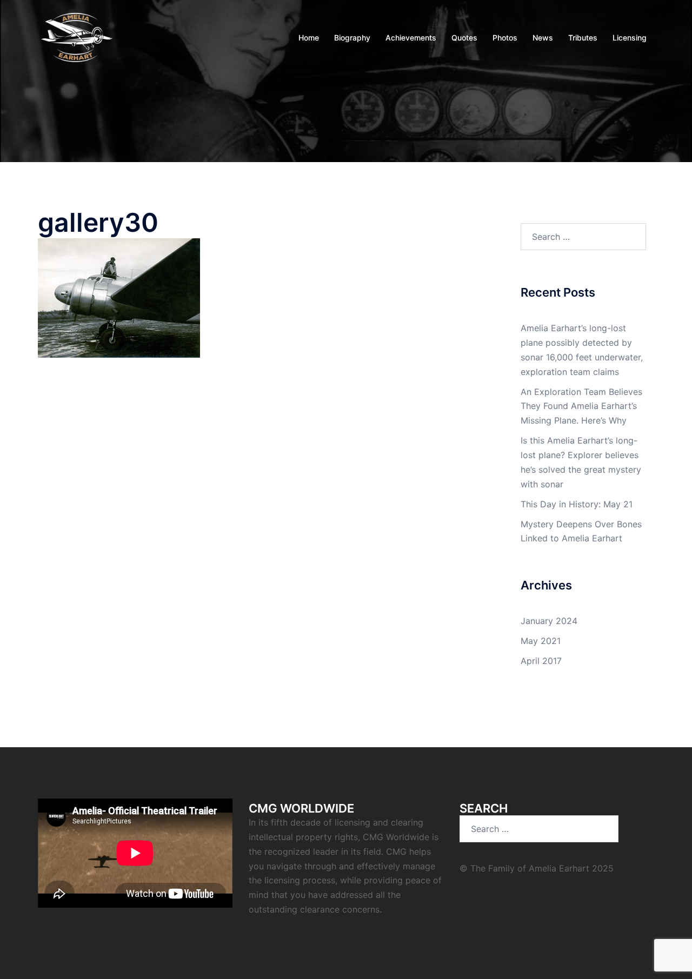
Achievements (410, 37)
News (543, 37)
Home (308, 37)
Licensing (630, 37)
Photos (505, 37)
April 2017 (541, 660)
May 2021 (541, 640)
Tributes (582, 37)
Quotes (464, 37)
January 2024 (549, 620)
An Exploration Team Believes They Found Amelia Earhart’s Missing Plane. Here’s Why (581, 406)
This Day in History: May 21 (577, 504)
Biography (352, 37)
